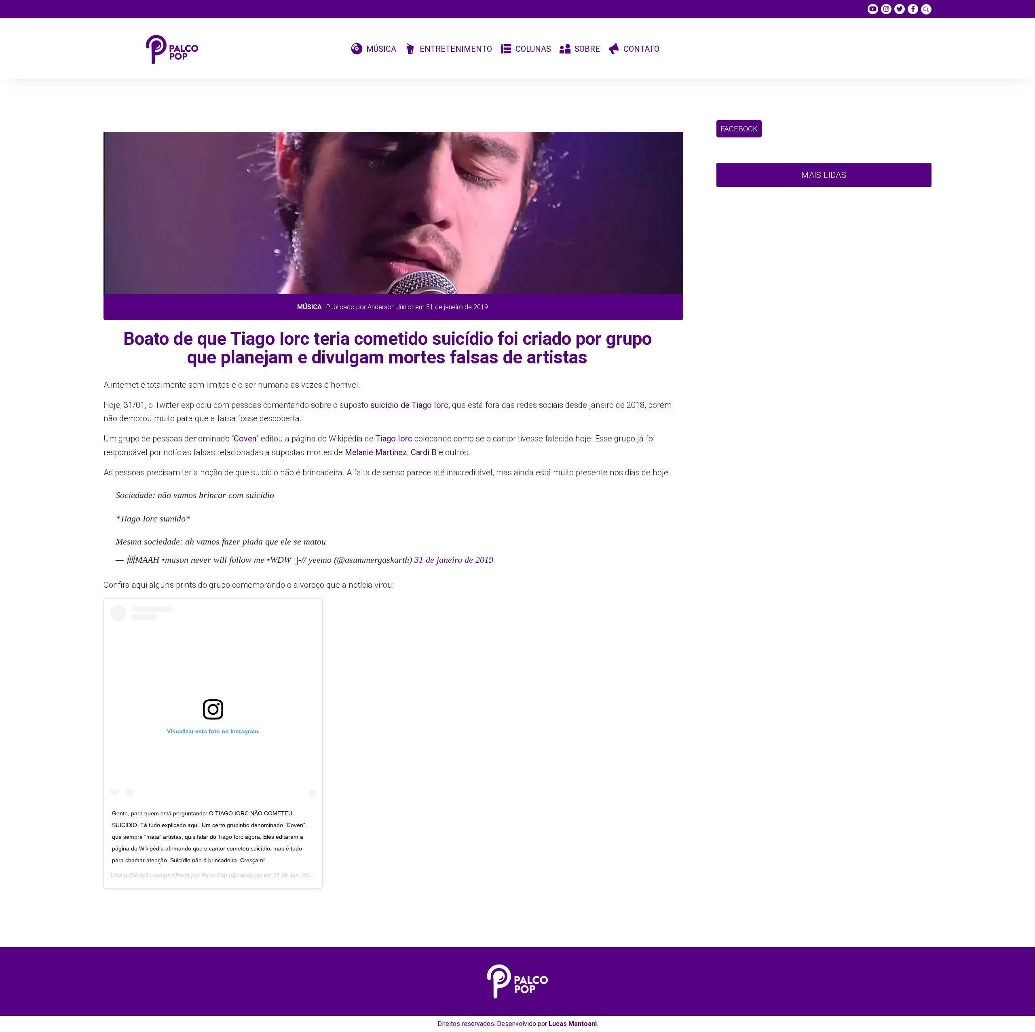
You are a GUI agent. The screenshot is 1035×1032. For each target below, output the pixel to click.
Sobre (587, 49)
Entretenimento (456, 49)
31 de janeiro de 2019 (453, 560)
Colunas (533, 49)
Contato (641, 49)
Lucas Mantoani (573, 1024)
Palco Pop (214, 875)
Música (381, 49)
